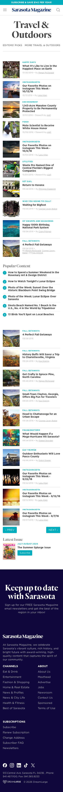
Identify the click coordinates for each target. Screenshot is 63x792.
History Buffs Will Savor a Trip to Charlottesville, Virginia (40, 356)
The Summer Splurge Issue (34, 547)
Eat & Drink (10, 671)
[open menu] (5, 10)
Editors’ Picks (12, 45)
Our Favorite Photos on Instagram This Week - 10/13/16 (36, 88)
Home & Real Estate (16, 687)
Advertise (44, 682)
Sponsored (45, 702)
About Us (44, 671)
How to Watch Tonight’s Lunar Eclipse (31, 281)
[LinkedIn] (19, 767)
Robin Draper (45, 460)
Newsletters (11, 747)
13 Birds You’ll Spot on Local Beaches (31, 314)
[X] (33, 767)
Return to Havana (33, 185)
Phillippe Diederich (47, 189)
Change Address (14, 737)
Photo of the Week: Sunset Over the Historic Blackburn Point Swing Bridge (31, 289)
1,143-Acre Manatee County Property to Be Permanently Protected (39, 108)
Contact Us (45, 697)
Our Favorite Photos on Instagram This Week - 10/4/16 (36, 148)
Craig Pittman (45, 231)
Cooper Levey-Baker (48, 209)
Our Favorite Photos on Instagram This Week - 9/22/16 (36, 476)
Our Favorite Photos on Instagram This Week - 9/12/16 (41, 495)
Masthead (44, 676)
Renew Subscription (16, 732)
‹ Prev (9, 529)
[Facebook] (5, 767)
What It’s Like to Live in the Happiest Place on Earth (39, 67)
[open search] (58, 10)
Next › (53, 529)
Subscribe (25, 552)
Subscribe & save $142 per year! (31, 2)
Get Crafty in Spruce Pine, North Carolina (38, 375)
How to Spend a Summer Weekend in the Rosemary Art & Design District (33, 274)
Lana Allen (42, 95)
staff (49, 115)
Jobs (41, 687)
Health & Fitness (13, 702)
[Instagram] (12, 767)
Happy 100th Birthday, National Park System (36, 226)
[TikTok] (26, 767)
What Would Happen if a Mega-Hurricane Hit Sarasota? (40, 435)
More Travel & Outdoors (42, 45)
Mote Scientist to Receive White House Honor (38, 127)
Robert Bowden (46, 440)
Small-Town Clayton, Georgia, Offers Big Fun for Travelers (40, 395)
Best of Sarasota (14, 708)
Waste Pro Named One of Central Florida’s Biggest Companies (38, 168)
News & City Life (14, 697)
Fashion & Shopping (16, 682)
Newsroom (45, 692)
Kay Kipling (37, 253)
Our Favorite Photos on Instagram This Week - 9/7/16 (40, 514)
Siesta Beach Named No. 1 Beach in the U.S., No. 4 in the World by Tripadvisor (32, 307)
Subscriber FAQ (13, 742)
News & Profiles (13, 692)
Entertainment (12, 676)
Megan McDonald (46, 73)
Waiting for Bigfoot (34, 204)
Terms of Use (46, 708)
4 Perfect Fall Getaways (37, 244)
